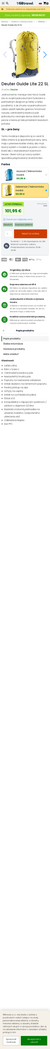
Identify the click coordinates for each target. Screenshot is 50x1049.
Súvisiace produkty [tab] (14, 349)
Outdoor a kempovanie (22, 21)
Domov (4, 21)
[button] (45, 55)
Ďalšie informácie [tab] (13, 343)
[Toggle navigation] (3, 3)
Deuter (14, 89)
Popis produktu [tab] (11, 338)
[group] (25, 54)
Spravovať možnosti (11, 1041)
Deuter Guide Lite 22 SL (11, 25)
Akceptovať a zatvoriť (34, 1041)
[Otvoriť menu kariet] (3, 331)
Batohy (41, 21)
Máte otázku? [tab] (11, 354)
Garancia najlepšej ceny (19, 219)
